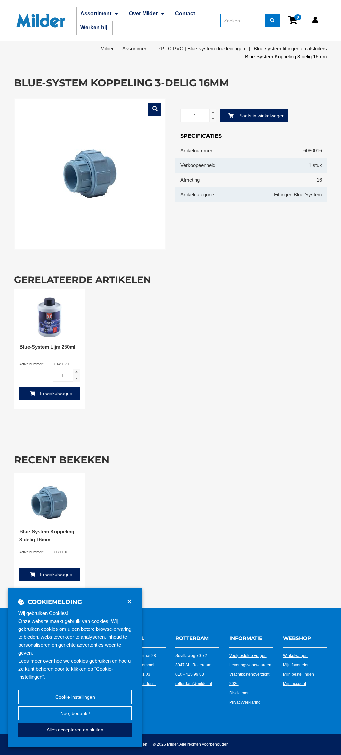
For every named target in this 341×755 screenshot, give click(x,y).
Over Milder (143, 13)
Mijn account (294, 683)
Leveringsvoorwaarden (250, 665)
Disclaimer (239, 693)
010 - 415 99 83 (189, 674)
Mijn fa (289, 665)
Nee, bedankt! (75, 713)
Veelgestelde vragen (248, 655)
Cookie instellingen (75, 697)
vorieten (302, 665)
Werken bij (93, 27)
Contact (185, 13)
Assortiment (95, 13)
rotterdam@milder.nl (193, 683)
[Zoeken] (272, 20)
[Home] (40, 20)
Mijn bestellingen (298, 674)
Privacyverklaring (245, 702)
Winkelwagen (295, 655)
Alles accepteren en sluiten (75, 729)
